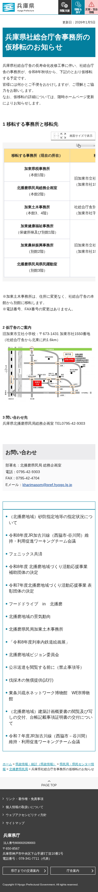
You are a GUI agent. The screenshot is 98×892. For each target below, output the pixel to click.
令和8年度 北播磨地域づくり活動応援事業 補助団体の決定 (48, 569)
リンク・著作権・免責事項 (24, 799)
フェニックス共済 (25, 554)
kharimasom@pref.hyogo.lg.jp (47, 485)
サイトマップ (15, 823)
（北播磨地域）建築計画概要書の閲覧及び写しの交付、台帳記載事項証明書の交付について (51, 717)
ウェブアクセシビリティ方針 (26, 815)
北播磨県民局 (18, 769)
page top (49, 785)
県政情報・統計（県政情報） (35, 764)
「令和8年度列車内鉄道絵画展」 (39, 642)
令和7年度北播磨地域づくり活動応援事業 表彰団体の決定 (50, 588)
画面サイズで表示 (81, 135)
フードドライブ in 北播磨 (35, 604)
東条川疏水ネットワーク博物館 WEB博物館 (49, 696)
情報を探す (78, 11)
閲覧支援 (65, 10)
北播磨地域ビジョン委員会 (34, 654)
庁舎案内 (73, 871)
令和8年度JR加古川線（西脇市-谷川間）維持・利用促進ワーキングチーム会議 (49, 538)
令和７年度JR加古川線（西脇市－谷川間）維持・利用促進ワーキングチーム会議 (49, 739)
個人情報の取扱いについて (24, 807)
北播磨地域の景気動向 (30, 616)
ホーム (7, 764)
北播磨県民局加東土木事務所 (36, 629)
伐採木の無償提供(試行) (31, 680)
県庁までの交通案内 (25, 871)
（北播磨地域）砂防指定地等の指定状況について (51, 519)
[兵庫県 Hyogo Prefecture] (18, 7)
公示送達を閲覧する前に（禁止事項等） (46, 667)
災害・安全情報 (91, 11)
